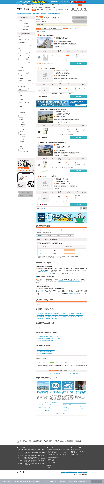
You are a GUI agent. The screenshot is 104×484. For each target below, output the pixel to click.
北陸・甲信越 (20, 455)
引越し (48, 467)
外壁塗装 (49, 465)
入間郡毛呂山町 (48, 313)
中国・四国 (20, 460)
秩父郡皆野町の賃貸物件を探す (77, 293)
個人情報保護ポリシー (71, 472)
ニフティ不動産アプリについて (77, 451)
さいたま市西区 (58, 318)
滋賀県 (35, 458)
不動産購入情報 (50, 451)
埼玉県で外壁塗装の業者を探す (44, 353)
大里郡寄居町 (71, 316)
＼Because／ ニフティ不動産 (77, 449)
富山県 (35, 455)
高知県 (32, 461)
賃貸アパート (60, 449)
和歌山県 (43, 458)
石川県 (39, 455)
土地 (77, 373)
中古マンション (56, 373)
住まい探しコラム (51, 462)
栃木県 (43, 452)
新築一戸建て (64, 373)
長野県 (32, 455)
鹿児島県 (26, 464)
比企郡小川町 (78, 313)
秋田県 (39, 449)
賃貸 (48, 449)
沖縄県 (30, 464)
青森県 (29, 449)
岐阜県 (29, 457)
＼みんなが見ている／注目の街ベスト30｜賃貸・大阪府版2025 (55, 392)
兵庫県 (29, 458)
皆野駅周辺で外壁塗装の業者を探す (46, 350)
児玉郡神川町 (56, 316)
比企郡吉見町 (48, 315)
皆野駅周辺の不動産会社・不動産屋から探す (48, 336)
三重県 (35, 457)
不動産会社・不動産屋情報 (52, 457)
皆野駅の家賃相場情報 (44, 271)
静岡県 (32, 457)
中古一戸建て (72, 373)
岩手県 (32, 449)
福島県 (25, 451)
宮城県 (35, 449)
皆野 (40, 250)
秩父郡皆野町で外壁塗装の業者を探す (46, 351)
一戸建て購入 (50, 454)
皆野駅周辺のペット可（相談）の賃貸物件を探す (69, 281)
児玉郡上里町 (63, 316)
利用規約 (80, 472)
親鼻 (40, 253)
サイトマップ (74, 456)
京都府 (32, 458)
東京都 (25, 452)
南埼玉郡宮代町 (79, 316)
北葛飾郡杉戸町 (41, 318)
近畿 (18, 458)
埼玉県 (33, 452)
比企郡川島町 (40, 315)
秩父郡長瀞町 (79, 315)
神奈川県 (29, 452)
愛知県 (25, 457)
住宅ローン (49, 464)
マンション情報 (50, 459)
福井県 (42, 455)
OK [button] (96, 481)
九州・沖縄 (20, 463)
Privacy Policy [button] (81, 481)
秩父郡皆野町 (40, 313)
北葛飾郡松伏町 (49, 318)
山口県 (39, 460)
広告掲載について (75, 454)
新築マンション (48, 373)
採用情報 (85, 472)
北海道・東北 (20, 449)
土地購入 (49, 456)
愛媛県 (29, 461)
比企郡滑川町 (63, 313)
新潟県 (25, 455)
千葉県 (36, 452)
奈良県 (39, 458)
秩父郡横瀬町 (72, 315)
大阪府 (25, 458)
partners (31, 481)
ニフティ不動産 (49, 273)
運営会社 (63, 472)
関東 (18, 452)
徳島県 (42, 460)
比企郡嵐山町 (71, 313)
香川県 (25, 461)
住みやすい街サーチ (51, 460)
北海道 (25, 449)
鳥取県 (32, 460)
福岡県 (25, 463)
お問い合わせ (74, 452)
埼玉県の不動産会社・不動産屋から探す (47, 340)
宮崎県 (42, 463)
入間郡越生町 (56, 313)
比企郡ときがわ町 (63, 315)
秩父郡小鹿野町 (41, 316)
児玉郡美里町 (49, 316)
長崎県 (32, 463)
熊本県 (35, 463)
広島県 (25, 460)
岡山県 (29, 460)
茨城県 (40, 452)
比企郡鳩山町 (55, 315)
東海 (18, 457)
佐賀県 (29, 463)
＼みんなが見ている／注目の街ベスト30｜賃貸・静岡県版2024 (67, 392)
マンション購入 (50, 452)
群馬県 (25, 453)
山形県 (42, 449)
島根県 (35, 460)
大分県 (39, 463)
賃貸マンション (53, 449)
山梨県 (29, 455)
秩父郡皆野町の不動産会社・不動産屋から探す (48, 338)
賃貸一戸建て (66, 449)
